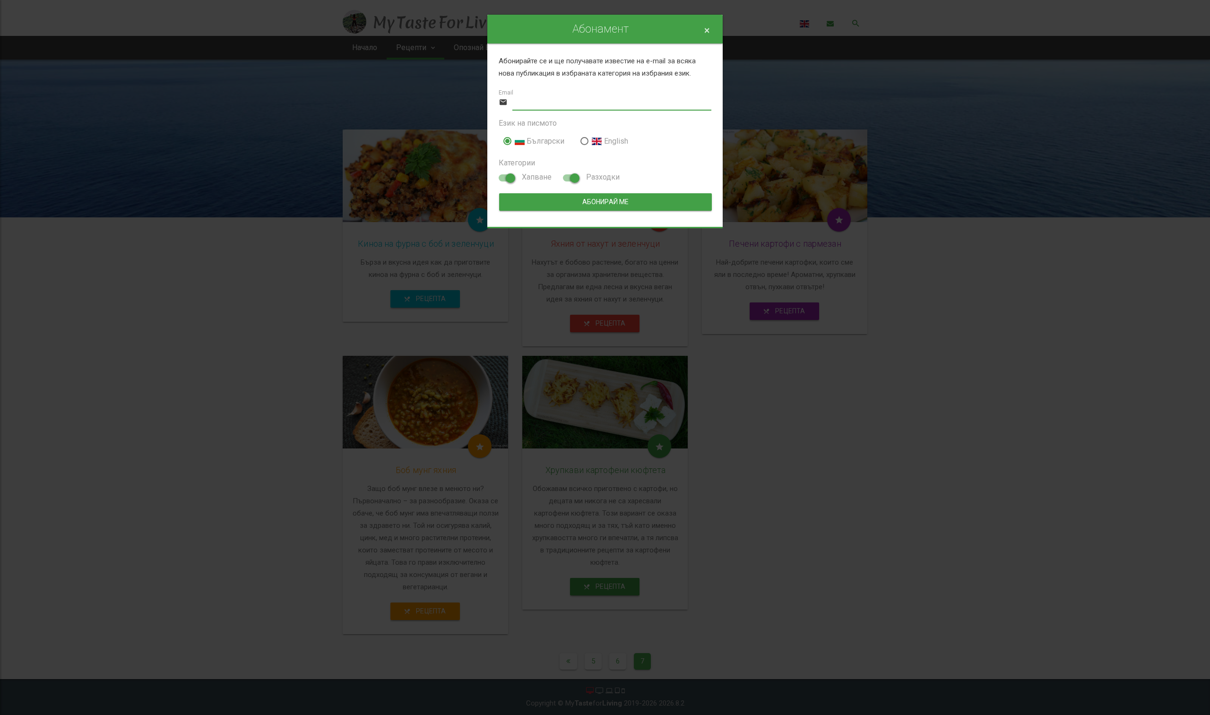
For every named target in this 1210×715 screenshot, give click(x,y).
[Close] (706, 30)
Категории (517, 162)
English (615, 141)
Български (544, 141)
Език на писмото (528, 123)
